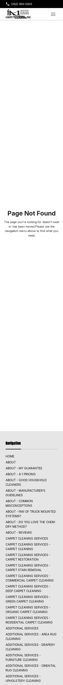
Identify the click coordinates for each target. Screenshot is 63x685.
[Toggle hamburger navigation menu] (53, 14)
